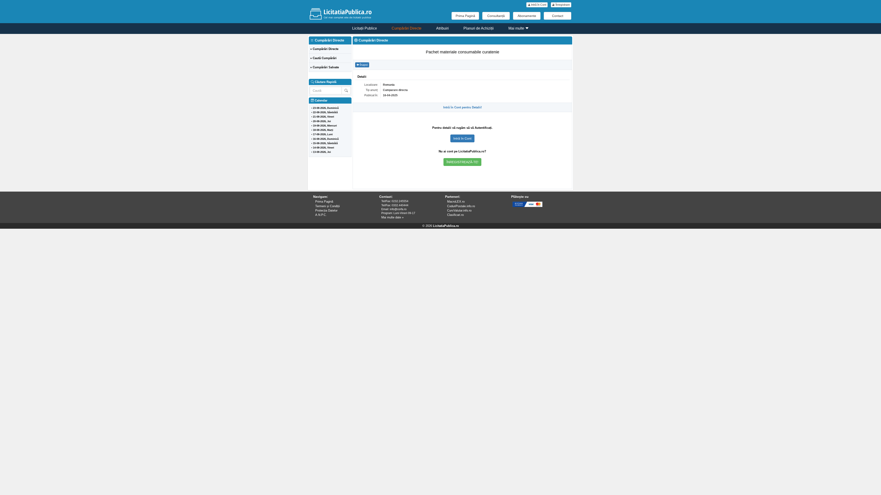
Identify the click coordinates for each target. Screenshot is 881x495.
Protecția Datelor (326, 210)
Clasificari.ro (455, 215)
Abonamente (527, 16)
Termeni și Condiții (327, 206)
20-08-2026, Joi (322, 121)
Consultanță (496, 16)
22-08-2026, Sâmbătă (325, 112)
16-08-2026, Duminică (326, 139)
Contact (557, 16)
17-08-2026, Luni (323, 134)
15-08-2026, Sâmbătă (325, 143)
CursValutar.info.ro (459, 210)
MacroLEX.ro (456, 201)
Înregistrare (562, 4)
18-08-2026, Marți (323, 130)
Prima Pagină (465, 16)
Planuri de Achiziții (478, 28)
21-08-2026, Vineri (323, 116)
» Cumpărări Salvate (324, 67)
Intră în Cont (538, 4)
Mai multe (516, 28)
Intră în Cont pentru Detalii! (462, 107)
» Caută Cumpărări (323, 58)
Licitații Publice (364, 28)
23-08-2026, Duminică (326, 108)
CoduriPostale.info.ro (461, 206)
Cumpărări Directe (406, 28)
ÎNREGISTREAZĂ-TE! (462, 162)
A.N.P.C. (321, 215)
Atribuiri (442, 28)
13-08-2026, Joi (322, 152)
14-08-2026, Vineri (323, 147)
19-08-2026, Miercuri (325, 125)
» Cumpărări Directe (324, 49)
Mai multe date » (392, 217)
